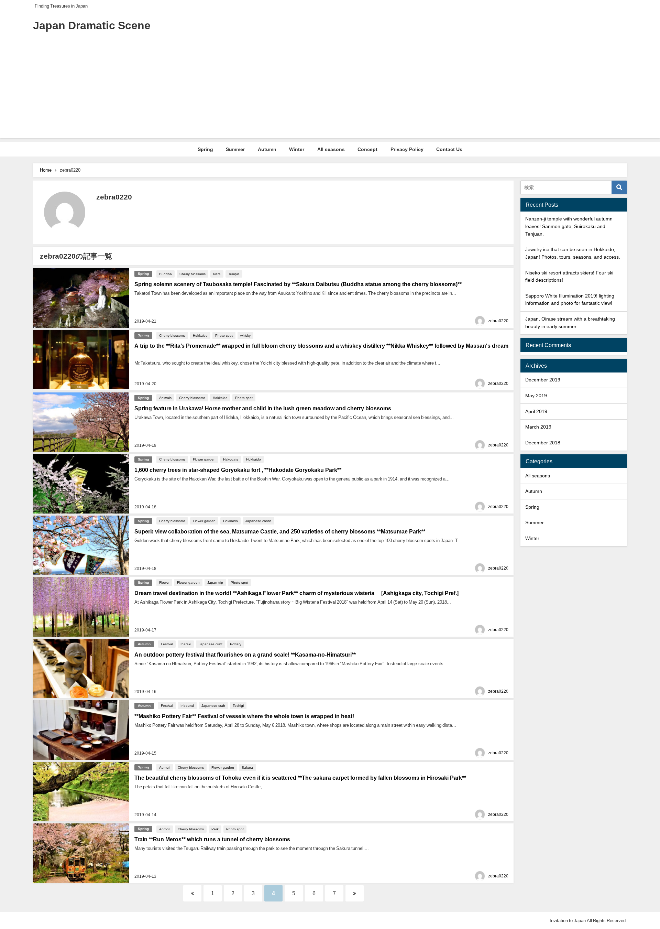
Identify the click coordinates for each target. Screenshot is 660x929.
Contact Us (449, 149)
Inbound (187, 705)
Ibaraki (185, 644)
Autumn (267, 149)
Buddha (165, 274)
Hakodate (231, 459)
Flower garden (204, 459)
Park (215, 829)
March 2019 (538, 426)
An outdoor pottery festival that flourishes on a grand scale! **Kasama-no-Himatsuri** (245, 654)
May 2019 (536, 395)
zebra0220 (498, 321)
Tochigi (238, 705)
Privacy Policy (407, 149)
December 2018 (542, 442)
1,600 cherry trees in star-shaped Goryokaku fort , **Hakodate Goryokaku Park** (237, 470)
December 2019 (542, 379)
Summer (235, 149)
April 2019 (536, 411)
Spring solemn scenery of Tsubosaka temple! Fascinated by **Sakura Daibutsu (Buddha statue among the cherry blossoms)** (298, 284)
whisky (245, 335)
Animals (165, 397)
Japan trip (215, 582)
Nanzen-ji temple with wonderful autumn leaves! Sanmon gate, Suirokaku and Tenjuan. (569, 226)
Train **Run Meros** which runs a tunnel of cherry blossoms (212, 839)
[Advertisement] (330, 90)
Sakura (247, 767)
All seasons (331, 149)
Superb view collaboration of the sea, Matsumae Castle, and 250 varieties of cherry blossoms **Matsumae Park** (279, 531)
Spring (205, 149)
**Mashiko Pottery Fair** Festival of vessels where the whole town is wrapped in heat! (244, 716)
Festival (167, 644)
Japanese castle (258, 520)
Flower (164, 582)
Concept (367, 149)
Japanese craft (210, 644)
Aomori (164, 767)
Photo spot (224, 335)
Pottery (235, 644)
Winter (296, 149)
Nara (217, 274)
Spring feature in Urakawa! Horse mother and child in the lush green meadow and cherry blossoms (262, 408)
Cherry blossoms (192, 274)
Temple (234, 274)
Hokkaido (200, 335)
